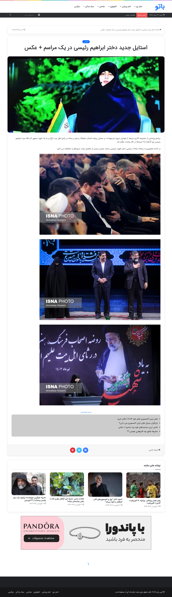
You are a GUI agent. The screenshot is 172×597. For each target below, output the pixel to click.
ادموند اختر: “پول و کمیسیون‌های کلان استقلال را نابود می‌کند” (108, 500)
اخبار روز (139, 6)
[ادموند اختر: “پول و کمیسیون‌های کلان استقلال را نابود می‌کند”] (105, 484)
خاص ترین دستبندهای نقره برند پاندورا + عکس (138, 427)
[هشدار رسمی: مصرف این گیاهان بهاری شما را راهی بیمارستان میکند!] (67, 484)
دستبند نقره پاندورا (86, 412)
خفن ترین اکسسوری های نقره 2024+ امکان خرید (137, 419)
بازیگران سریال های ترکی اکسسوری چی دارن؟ (138, 423)
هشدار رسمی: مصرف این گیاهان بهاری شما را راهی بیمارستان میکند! (110, 15)
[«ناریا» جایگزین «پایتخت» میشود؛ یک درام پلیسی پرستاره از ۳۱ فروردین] (29, 483)
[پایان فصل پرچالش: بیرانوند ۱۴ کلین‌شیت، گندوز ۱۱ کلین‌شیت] (143, 485)
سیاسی (144, 29)
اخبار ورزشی (126, 6)
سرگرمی (77, 6)
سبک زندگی (89, 6)
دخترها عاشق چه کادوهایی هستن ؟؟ (142, 431)
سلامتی (102, 6)
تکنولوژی (113, 6)
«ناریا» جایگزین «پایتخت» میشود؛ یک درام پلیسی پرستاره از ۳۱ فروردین (29, 499)
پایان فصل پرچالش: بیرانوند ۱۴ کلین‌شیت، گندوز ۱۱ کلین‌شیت (144, 502)
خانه (158, 29)
